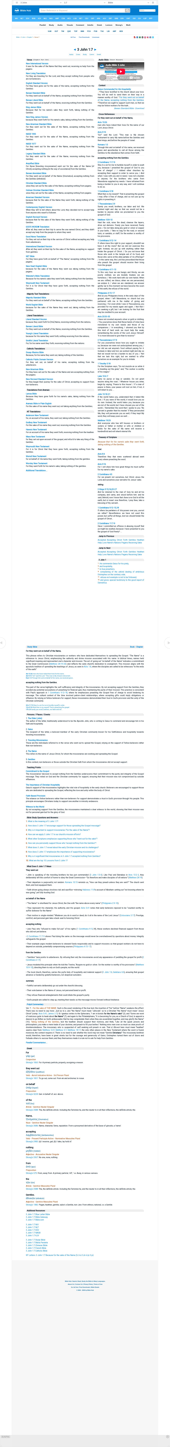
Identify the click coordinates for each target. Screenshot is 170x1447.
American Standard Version (37, 197)
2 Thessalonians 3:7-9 (107, 340)
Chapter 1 (30, 37)
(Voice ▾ (112, 60)
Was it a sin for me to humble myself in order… (45, 705)
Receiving (132, 542)
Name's (110, 542)
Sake (140, 542)
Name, (107, 100)
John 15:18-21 (104, 394)
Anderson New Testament (37, 415)
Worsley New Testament (36, 463)
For (120, 97)
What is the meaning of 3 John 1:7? (43, 821)
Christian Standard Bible (36, 183)
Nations (117, 542)
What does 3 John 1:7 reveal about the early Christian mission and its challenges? (63, 847)
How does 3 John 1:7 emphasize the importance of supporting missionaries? (61, 852)
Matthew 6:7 (61, 1030)
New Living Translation (36, 73)
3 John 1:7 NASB (33, 1233)
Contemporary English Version (39, 207)
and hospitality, (106, 566)
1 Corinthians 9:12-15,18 (108, 508)
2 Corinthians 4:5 (105, 474)
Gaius (30, 729)
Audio (71, 54)
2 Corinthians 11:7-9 (106, 162)
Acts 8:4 (101, 454)
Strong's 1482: (32, 1205)
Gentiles (132, 540)
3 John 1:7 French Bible (36, 1248)
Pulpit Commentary (35, 1004)
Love (104, 542)
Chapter (139, 647)
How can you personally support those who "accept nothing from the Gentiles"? (62, 843)
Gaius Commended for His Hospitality (114, 89)
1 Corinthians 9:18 (105, 191)
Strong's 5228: (32, 1094)
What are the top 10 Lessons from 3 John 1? (48, 860)
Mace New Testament (35, 436)
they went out (129, 97)
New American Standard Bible (39, 124)
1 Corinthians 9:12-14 (107, 240)
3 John (23, 37)
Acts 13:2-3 (133, 875)
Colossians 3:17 (127, 915)
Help (100, 542)
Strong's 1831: (32, 1078)
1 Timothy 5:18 (104, 363)
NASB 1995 (31, 134)
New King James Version (37, 117)
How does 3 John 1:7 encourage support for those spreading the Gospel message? (64, 825)
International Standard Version (39, 246)
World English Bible (34, 305)
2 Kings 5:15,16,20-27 (107, 489)
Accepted (102, 540)
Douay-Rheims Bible (35, 352)
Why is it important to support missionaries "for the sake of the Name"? (59, 830)
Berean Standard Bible (35, 93)
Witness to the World (35, 807)
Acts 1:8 (87, 666)
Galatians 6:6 (118, 972)
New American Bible (34, 369)
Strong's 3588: (32, 1110)
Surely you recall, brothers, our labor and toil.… (44, 709)
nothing (123, 100)
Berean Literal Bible (34, 100)
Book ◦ (133, 647)
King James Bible (33, 107)
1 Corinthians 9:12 (85, 929)
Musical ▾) (119, 60)
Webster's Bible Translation (38, 276)
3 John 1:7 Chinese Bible (36, 1245)
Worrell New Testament (36, 456)
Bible (17, 37)
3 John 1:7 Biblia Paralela (37, 1242)
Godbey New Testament (36, 422)
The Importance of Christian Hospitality (43, 785)
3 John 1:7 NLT (32, 1227)
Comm (91, 54)
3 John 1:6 (107, 972)
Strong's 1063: (32, 1062)
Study (85, 54)
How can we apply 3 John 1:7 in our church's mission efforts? (54, 834)
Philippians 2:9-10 (110, 903)
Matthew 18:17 (74, 1030)
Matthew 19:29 (104, 420)
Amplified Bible (32, 163)
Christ (119, 540)
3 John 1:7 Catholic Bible (36, 1251)
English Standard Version (37, 83)
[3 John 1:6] (3, 648)
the (134, 100)
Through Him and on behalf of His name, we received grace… (50, 678)
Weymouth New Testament (37, 283)
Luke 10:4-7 (103, 376)
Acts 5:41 (85, 908)
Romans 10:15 (71, 882)
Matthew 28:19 (135, 877)
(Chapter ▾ (36, 60)
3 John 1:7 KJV (32, 1235)
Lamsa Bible (31, 394)
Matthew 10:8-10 (105, 220)
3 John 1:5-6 (96, 875)
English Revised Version (36, 217)
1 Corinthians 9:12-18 (57, 692)
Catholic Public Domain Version (39, 359)
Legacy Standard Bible (35, 153)
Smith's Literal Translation (37, 340)
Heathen (140, 540)
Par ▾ (43, 60)
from (130, 100)
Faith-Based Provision (35, 796)
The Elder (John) (35, 718)
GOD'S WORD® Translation (37, 227)
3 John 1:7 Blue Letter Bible (38, 1214)
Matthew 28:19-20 (58, 664)
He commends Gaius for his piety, (114, 563)
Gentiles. (140, 100)
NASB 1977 (31, 144)
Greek (98, 54)
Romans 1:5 (103, 144)
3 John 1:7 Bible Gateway (37, 1217)
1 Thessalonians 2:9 (106, 204)
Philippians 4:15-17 (106, 293)
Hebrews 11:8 (88, 890)
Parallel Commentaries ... (36, 1042)
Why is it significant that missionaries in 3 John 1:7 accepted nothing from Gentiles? (64, 856)
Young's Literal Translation (37, 333)
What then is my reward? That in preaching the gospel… (48, 707)
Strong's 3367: (32, 1157)
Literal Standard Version (36, 319)
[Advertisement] (85, 627)
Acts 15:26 (102, 122)
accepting (115, 100)
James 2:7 (52, 1013)
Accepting (111, 540)
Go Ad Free (5, 1437)
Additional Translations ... (36, 470)
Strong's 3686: (32, 1126)
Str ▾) (47, 60)
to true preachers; (107, 569)
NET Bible (30, 256)
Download (139, 108)
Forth (125, 540)
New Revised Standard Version (39, 379)
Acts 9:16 (102, 464)
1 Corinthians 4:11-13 (107, 269)
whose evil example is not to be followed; (118, 577)
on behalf (140, 97)
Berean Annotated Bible (36, 173)
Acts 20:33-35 (104, 316)
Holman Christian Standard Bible (40, 190)
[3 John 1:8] (167, 648)
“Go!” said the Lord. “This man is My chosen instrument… (48, 676)
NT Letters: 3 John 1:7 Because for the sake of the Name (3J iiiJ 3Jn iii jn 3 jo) (60, 1255)
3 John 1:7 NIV (32, 1224)
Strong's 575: (32, 1173)
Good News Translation (36, 236)
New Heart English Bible (36, 266)
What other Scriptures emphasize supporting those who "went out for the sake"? (62, 839)
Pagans (124, 542)
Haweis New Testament (36, 429)
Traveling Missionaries (38, 740)
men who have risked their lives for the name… (45, 674)
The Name (32, 751)
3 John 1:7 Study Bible (35, 1240)
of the (100, 100)
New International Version (37, 63)
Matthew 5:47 (48, 1030)
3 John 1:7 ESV (32, 1230)
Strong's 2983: (32, 1141)
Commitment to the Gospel (37, 771)
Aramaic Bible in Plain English (39, 403)
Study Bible (32, 647)
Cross (78, 54)
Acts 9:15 (102, 132)
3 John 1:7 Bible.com (35, 1220)
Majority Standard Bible (36, 297)
